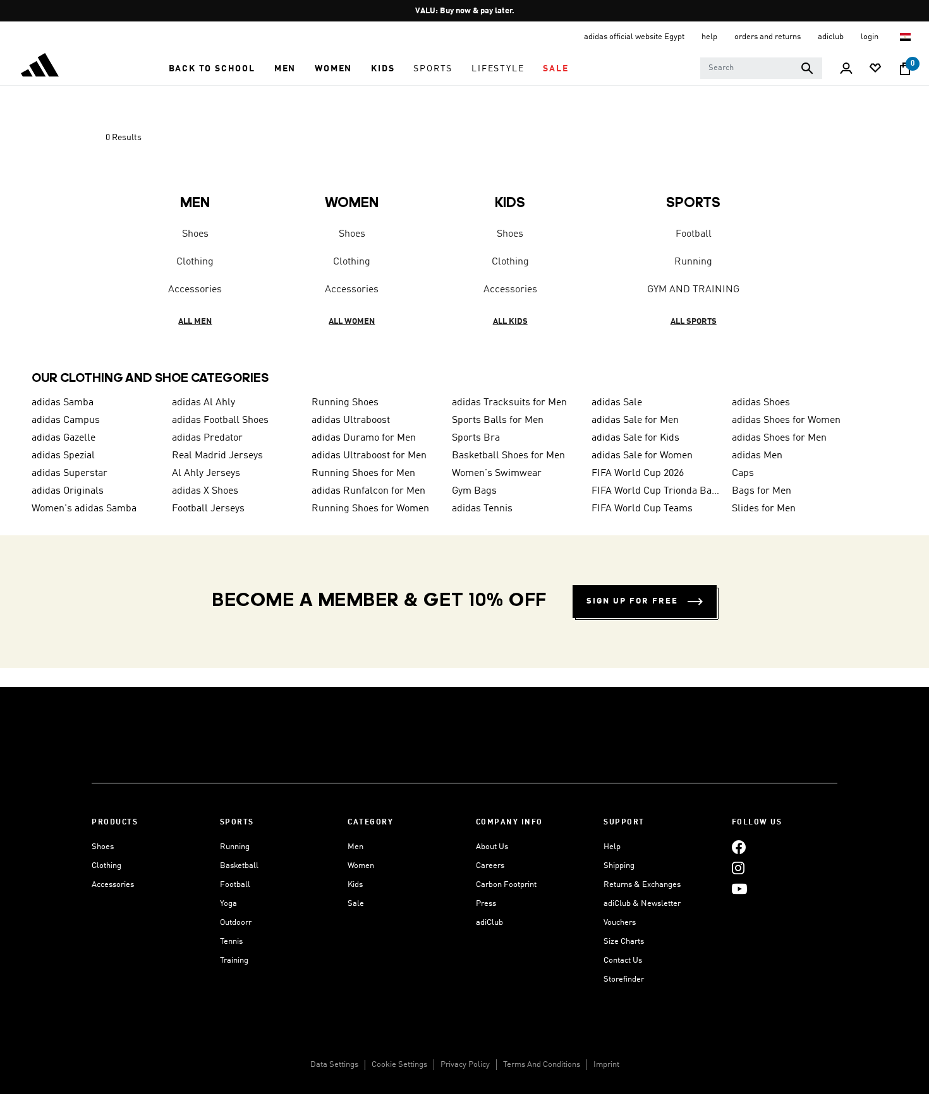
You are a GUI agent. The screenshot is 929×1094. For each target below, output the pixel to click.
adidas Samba (63, 403)
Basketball (239, 866)
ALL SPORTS (694, 322)
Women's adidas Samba (84, 509)
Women (361, 866)
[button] (212, 68)
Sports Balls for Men (497, 420)
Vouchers (620, 923)
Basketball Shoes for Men (508, 456)
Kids (355, 885)
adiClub (489, 923)
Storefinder (624, 979)
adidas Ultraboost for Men (369, 456)
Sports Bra (476, 438)
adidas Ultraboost (351, 420)
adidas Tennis (482, 509)
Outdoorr (236, 923)
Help (612, 847)
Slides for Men (764, 509)
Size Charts (624, 941)
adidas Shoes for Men (779, 438)
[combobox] (761, 68)
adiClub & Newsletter (642, 904)
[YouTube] (739, 888)
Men (355, 847)
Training (234, 960)
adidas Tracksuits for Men (509, 403)
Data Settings (334, 1065)
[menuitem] (212, 68)
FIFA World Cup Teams (642, 509)
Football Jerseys (208, 509)
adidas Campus (66, 420)
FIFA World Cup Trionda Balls (657, 491)
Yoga (228, 904)
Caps (743, 473)
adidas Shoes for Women (786, 420)
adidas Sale (617, 403)
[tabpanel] (464, 237)
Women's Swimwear (497, 473)
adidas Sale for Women (642, 456)
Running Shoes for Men (363, 473)
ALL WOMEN (352, 322)
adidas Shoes (761, 403)
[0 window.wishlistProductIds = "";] (875, 69)
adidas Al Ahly (203, 403)
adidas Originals (68, 491)
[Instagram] (738, 868)
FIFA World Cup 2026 (638, 473)
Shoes (195, 234)
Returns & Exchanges (642, 885)
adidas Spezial (63, 456)
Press (486, 904)
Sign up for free (632, 601)
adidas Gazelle (63, 438)
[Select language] (906, 37)
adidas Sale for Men (635, 420)
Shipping (619, 866)
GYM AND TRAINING (693, 290)
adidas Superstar (69, 473)
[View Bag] (905, 69)
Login (870, 37)
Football (694, 234)
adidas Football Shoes (220, 420)
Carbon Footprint (506, 885)
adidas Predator (207, 438)
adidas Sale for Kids (635, 438)
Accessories (195, 290)
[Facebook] (739, 847)
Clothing (195, 262)
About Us (492, 847)
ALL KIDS (510, 322)
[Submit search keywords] (807, 68)
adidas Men (757, 456)
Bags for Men (761, 491)
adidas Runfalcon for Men (368, 491)
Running (693, 262)
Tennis (231, 941)
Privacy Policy (465, 1065)
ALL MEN (195, 322)
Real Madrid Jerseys (217, 456)
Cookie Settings (399, 1065)
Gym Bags (474, 491)
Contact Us (623, 960)
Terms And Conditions (541, 1065)
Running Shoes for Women (370, 509)
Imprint (606, 1065)
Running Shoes (345, 403)
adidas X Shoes (205, 491)
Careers (490, 866)
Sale (356, 904)
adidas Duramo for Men (364, 438)
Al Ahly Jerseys (206, 473)
